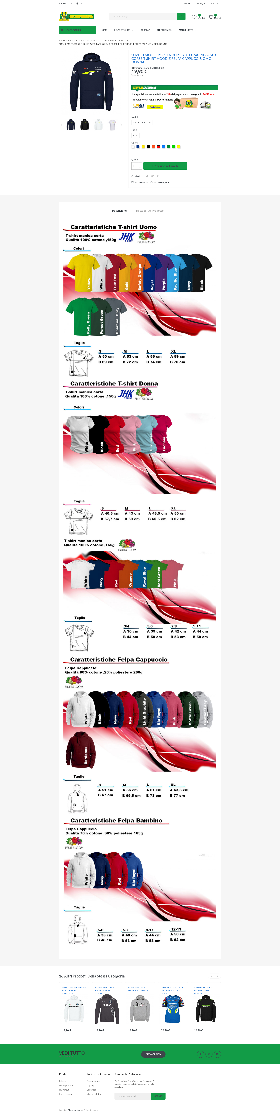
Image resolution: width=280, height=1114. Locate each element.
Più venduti (64, 1089)
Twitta (147, 176)
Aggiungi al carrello (166, 166)
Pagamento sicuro (95, 1081)
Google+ (153, 176)
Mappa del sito (94, 1094)
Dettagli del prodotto (150, 210)
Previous (61, 124)
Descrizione (119, 210)
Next (121, 124)
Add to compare (161, 182)
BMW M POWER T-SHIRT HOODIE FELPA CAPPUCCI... (74, 990)
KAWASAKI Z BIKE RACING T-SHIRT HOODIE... (203, 990)
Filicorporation (74, 1110)
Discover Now (153, 1054)
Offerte (62, 1081)
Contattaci (92, 1089)
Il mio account (65, 1094)
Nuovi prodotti (66, 1085)
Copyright (91, 1085)
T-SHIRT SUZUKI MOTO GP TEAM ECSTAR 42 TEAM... (172, 990)
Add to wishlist (141, 182)
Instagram (82, 3)
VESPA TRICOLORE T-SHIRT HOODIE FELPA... (139, 989)
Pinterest (77, 3)
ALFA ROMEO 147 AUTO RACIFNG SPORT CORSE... (106, 990)
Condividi (142, 176)
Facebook (72, 3)
